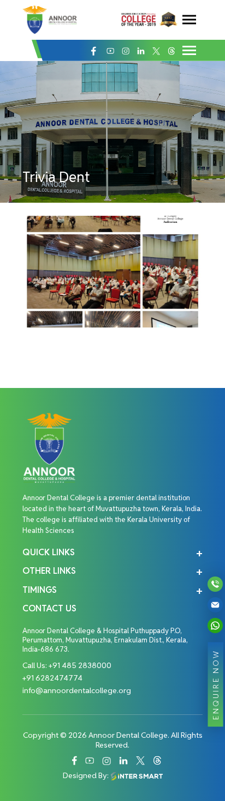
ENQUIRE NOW (216, 684)
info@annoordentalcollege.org (76, 690)
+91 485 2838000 (80, 665)
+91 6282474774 (52, 678)
